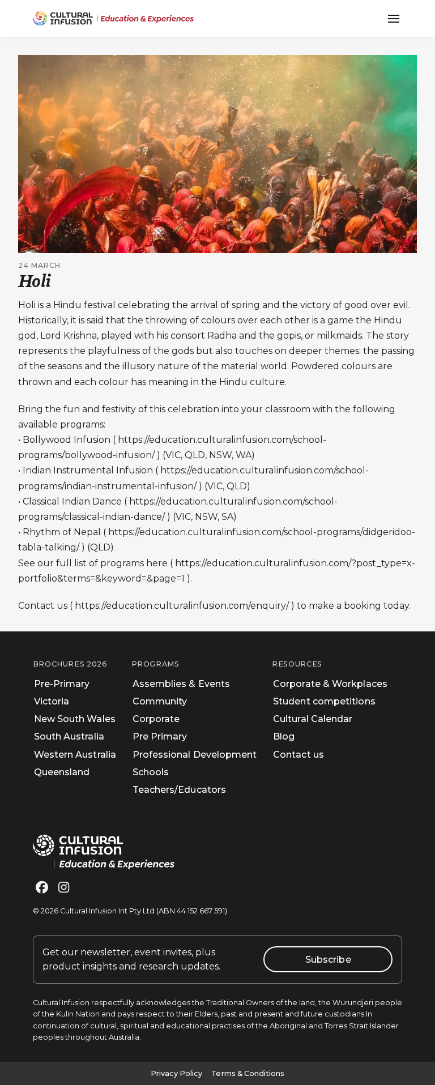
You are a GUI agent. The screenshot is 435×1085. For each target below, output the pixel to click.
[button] (393, 18)
